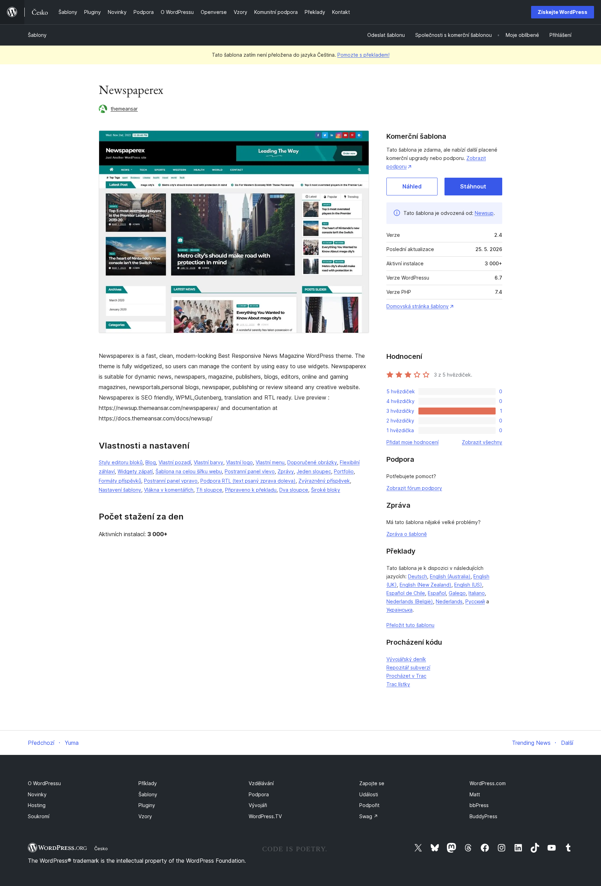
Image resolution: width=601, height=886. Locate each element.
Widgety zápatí (135, 471)
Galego (457, 593)
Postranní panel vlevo (250, 471)
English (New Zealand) (425, 585)
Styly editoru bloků (121, 462)
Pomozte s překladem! (363, 55)
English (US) (468, 585)
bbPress (479, 805)
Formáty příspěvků (120, 481)
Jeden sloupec (314, 471)
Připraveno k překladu (251, 490)
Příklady (147, 783)
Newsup (484, 213)
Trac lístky (398, 684)
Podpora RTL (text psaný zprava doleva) (248, 481)
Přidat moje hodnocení (412, 442)
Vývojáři (258, 805)
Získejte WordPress (562, 12)
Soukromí (38, 816)
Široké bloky (325, 490)
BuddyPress (483, 816)
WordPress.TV (265, 816)
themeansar (124, 109)
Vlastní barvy (208, 462)
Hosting (37, 805)
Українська (399, 610)
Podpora (259, 794)
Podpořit (369, 805)
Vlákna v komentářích (168, 490)
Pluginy (146, 805)
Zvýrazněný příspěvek (324, 481)
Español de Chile (405, 593)
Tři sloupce (209, 490)
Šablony (37, 35)
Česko (101, 848)
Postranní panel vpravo (171, 481)
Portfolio (344, 471)
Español (437, 593)
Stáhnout (473, 186)
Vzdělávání (261, 783)
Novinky (37, 794)
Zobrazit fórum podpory (414, 488)
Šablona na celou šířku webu (188, 471)
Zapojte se (371, 783)
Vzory (145, 816)
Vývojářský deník (406, 659)
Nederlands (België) (409, 601)
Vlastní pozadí (175, 462)
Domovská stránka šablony (417, 306)
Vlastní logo (239, 462)
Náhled (412, 186)
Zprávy (286, 471)
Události (368, 794)
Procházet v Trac (406, 676)
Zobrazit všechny (482, 442)
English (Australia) (450, 576)
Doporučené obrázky (312, 462)
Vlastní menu (270, 462)
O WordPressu (44, 783)
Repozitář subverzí (408, 667)
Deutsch (417, 576)
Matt (475, 794)
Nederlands (449, 601)
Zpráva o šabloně (406, 534)
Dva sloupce (293, 490)
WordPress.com (488, 783)
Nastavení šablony (120, 490)
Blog (150, 462)
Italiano (476, 593)
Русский (475, 601)
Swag (368, 816)
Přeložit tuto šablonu (410, 625)
